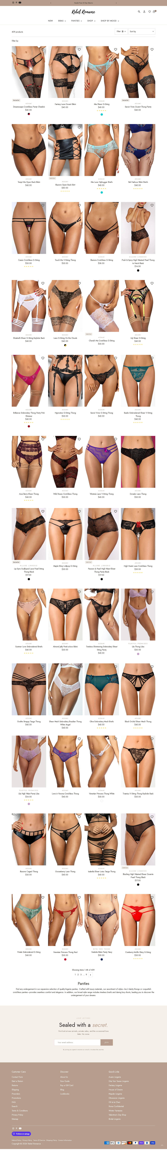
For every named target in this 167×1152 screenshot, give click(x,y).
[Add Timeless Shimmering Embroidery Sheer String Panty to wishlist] (115, 592)
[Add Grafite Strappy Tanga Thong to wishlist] (43, 667)
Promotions (16, 1098)
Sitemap (15, 1119)
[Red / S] (65, 959)
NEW (50, 20)
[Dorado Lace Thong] (138, 462)
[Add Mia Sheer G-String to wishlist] (115, 49)
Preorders (16, 1093)
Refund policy (16, 1140)
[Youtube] (20, 3)
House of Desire (116, 1089)
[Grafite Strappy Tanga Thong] (29, 689)
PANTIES (75, 20)
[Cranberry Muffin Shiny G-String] (138, 920)
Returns (15, 1085)
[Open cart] (154, 12)
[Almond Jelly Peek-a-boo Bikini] (65, 615)
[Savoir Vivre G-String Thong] (101, 381)
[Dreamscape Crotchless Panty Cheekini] (29, 72)
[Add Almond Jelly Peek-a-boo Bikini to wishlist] (79, 592)
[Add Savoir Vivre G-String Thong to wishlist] (115, 358)
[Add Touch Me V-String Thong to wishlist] (79, 205)
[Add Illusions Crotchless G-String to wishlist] (115, 205)
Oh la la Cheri (114, 1102)
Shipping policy (51, 1140)
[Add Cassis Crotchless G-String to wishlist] (43, 205)
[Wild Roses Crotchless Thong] (65, 462)
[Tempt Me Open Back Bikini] (29, 150)
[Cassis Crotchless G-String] (29, 228)
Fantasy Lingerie (115, 1085)
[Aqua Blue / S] (101, 114)
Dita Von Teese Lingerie (119, 1081)
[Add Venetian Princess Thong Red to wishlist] (79, 897)
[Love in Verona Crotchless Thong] (65, 761)
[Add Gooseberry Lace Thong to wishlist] (79, 817)
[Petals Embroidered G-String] (29, 920)
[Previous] (51, 3)
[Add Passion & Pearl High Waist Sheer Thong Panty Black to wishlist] (115, 511)
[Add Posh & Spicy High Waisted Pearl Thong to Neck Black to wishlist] (152, 205)
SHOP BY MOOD (109, 20)
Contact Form (17, 1077)
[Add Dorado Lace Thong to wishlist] (152, 439)
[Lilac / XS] (29, 804)
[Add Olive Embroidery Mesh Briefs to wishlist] (115, 667)
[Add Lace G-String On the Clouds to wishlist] (79, 283)
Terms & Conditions (20, 1110)
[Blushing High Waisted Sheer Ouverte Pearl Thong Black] (138, 839)
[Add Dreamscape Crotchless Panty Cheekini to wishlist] (43, 49)
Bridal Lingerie (115, 1119)
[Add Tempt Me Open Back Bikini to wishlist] (43, 127)
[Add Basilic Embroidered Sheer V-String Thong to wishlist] (152, 358)
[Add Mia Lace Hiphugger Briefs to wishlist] (115, 127)
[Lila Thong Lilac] (138, 615)
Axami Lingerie (115, 1077)
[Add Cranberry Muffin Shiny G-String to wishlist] (152, 897)
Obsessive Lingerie (117, 1098)
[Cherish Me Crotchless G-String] (101, 306)
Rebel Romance (34, 1143)
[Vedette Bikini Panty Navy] (101, 920)
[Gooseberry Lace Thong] (65, 839)
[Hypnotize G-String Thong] (65, 381)
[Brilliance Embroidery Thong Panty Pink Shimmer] (29, 381)
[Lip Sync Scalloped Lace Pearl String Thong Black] (29, 534)
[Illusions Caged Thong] (29, 839)
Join (107, 1042)
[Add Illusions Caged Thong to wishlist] (43, 817)
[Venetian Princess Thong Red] (65, 920)
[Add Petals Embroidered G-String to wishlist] (43, 897)
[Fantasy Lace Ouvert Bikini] (65, 72)
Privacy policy (27, 1140)
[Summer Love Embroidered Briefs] (29, 615)
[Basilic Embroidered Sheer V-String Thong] (138, 381)
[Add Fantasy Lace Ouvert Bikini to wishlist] (79, 49)
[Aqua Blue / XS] (101, 192)
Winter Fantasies (115, 1110)
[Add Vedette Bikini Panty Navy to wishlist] (115, 897)
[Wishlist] (149, 11)
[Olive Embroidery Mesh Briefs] (101, 689)
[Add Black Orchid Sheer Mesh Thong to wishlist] (152, 667)
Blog (62, 1089)
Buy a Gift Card (66, 1085)
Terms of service (39, 1140)
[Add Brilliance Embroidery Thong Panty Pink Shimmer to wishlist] (43, 358)
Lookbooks (64, 1093)
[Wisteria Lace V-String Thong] (101, 462)
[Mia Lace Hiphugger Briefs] (101, 150)
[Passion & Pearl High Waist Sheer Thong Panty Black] (101, 534)
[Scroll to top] (162, 1145)
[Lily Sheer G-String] (138, 306)
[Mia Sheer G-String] (101, 72)
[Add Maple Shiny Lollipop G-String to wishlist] (79, 511)
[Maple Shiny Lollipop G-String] (65, 534)
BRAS (61, 20)
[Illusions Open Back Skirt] (65, 150)
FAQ (14, 1102)
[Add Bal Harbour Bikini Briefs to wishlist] (152, 127)
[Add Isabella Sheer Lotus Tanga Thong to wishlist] (115, 817)
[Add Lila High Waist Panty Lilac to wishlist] (43, 739)
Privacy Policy (17, 1114)
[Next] (116, 3)
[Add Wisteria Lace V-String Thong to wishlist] (115, 439)
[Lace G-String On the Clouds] (65, 306)
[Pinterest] (16, 3)
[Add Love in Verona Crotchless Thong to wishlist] (79, 739)
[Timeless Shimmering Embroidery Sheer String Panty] (101, 615)
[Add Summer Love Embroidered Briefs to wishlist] (43, 592)
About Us (64, 1077)
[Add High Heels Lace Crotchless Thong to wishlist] (152, 511)
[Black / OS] (138, 270)
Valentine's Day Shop (117, 1114)
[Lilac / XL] (138, 654)
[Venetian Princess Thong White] (101, 761)
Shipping (15, 1089)
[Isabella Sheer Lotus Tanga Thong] (101, 839)
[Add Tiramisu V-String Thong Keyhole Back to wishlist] (152, 739)
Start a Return (17, 1081)
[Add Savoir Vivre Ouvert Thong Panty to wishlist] (152, 49)
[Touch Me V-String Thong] (65, 228)
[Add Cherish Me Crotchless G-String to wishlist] (115, 283)
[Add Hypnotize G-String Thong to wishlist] (79, 358)
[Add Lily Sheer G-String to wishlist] (152, 283)
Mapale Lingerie (115, 1093)
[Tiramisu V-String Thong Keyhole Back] (138, 761)
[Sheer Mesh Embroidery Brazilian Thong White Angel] (65, 689)
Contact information (65, 1140)
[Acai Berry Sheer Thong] (29, 462)
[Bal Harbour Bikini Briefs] (138, 150)
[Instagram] (13, 3)
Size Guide (65, 1081)
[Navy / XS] (101, 959)
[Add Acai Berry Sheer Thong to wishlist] (43, 439)
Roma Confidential (116, 1106)
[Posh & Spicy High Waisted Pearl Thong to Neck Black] (138, 228)
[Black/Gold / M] (65, 345)
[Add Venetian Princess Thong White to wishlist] (115, 739)
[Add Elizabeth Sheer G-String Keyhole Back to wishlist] (43, 283)
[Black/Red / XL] (29, 114)
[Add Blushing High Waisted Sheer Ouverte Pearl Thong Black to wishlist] (152, 817)
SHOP (90, 20)
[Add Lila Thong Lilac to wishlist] (152, 592)
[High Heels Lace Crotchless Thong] (138, 534)
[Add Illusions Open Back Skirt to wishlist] (79, 127)
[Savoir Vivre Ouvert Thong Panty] (138, 72)
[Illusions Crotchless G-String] (101, 228)
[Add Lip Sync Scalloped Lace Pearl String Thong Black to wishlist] (43, 511)
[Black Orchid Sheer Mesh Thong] (138, 689)
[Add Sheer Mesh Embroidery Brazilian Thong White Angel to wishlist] (79, 667)
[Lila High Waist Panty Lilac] (29, 761)
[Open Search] (139, 12)
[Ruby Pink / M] (29, 426)
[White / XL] (101, 801)
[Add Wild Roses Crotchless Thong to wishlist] (79, 439)
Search (14, 1106)
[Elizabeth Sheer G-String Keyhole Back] (29, 306)
